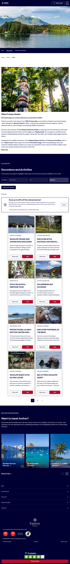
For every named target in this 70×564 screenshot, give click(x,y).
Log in (64, 204)
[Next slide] (67, 473)
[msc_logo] (5, 3)
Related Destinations (20, 50)
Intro (2, 50)
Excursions (9, 50)
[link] (6, 466)
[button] (59, 180)
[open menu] (67, 3)
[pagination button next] (42, 400)
